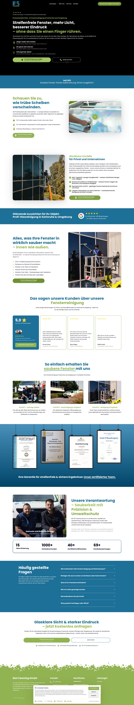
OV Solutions (21, 698)
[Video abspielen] (95, 117)
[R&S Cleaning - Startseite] (16, 3)
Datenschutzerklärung (94, 701)
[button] (118, 260)
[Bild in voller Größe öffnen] (94, 260)
